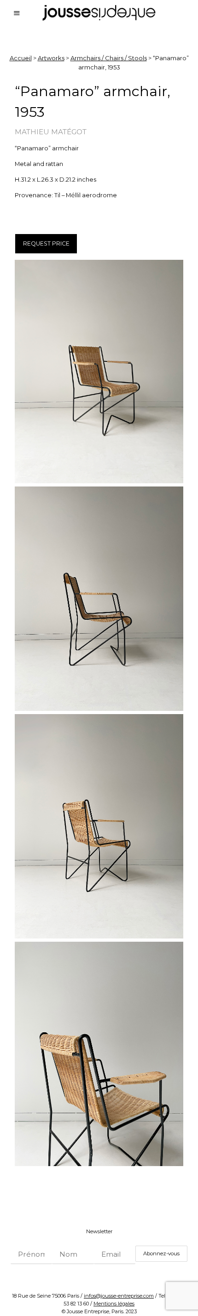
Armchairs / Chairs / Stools (108, 58)
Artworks (51, 58)
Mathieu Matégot (51, 131)
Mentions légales (113, 1303)
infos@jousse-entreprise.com (119, 1296)
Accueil (21, 58)
